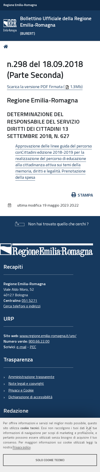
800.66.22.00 (39, 341)
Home (6, 46)
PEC (33, 347)
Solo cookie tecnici (50, 460)
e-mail (21, 347)
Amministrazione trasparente (31, 377)
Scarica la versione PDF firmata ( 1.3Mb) (45, 86)
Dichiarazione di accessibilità (30, 397)
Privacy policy (21, 447)
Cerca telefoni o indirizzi (21, 306)
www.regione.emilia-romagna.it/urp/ (48, 335)
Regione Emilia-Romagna (20, 5)
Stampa (85, 195)
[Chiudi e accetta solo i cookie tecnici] (89, 429)
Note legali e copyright (26, 383)
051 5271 (29, 300)
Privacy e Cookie (21, 390)
